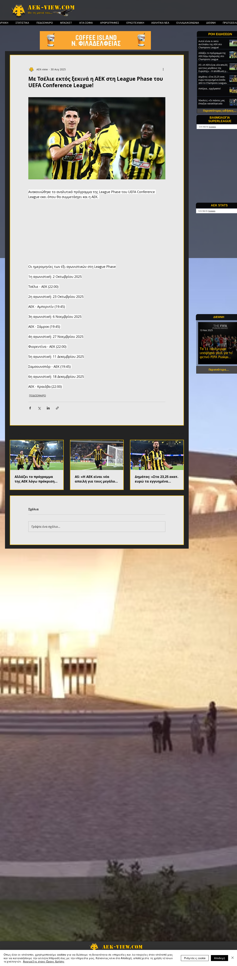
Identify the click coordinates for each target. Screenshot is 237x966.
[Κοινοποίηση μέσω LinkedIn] (48, 408)
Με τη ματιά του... (40, 12)
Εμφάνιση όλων (174, 433)
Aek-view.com (51, 7)
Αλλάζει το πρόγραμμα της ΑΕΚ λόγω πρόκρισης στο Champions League (35, 479)
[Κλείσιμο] (232, 958)
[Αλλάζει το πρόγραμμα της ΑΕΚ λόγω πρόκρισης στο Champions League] (36, 455)
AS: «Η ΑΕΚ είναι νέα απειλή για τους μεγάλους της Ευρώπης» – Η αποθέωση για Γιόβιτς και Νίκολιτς (97, 479)
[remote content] (96, 231)
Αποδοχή (219, 958)
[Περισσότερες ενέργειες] (163, 69)
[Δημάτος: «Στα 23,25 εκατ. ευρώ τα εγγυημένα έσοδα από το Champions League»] (156, 455)
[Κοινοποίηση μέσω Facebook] (30, 408)
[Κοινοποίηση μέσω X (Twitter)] (39, 408)
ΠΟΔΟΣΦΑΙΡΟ (37, 395)
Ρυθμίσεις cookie (195, 958)
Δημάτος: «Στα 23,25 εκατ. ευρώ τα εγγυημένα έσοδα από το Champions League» (156, 479)
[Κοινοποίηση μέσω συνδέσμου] (57, 408)
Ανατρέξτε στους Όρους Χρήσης (43, 961)
